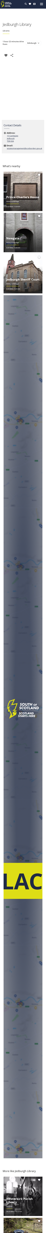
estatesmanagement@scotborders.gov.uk (24, 148)
